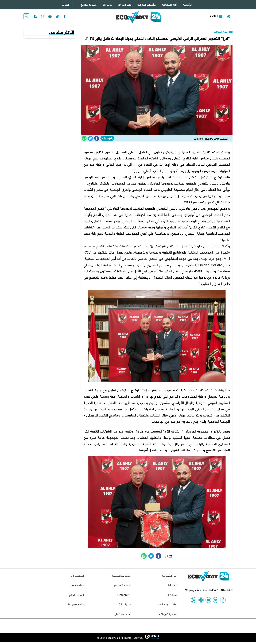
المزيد (65, 4)
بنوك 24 (108, 4)
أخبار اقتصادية (169, 4)
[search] (26, 16)
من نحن (136, 625)
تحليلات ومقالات (167, 604)
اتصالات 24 (124, 4)
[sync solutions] (151, 637)
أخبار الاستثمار (123, 613)
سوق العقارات (221, 31)
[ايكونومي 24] (208, 577)
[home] (228, 16)
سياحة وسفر (77, 584)
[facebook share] (96, 138)
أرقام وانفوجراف (168, 613)
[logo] (138, 17)
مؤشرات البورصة (146, 4)
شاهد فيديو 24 (76, 604)
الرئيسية (187, 4)
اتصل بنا (120, 625)
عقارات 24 (171, 594)
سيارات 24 (125, 604)
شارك (105, 138)
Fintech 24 (124, 594)
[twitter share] (90, 138)
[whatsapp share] (84, 138)
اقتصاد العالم (76, 594)
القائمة (214, 15)
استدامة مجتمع (89, 4)
